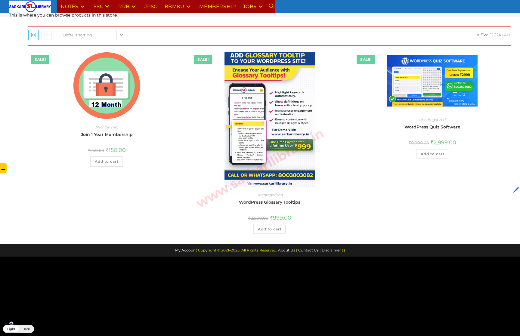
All (507, 34)
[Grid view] (33, 35)
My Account (186, 250)
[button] (18, 329)
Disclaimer (331, 250)
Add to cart (107, 161)
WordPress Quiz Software (432, 127)
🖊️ (516, 189)
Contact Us (308, 250)
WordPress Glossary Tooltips (269, 202)
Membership (106, 127)
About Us (286, 250)
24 (499, 34)
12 (492, 34)
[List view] (47, 35)
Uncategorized (269, 195)
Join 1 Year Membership (107, 134)
